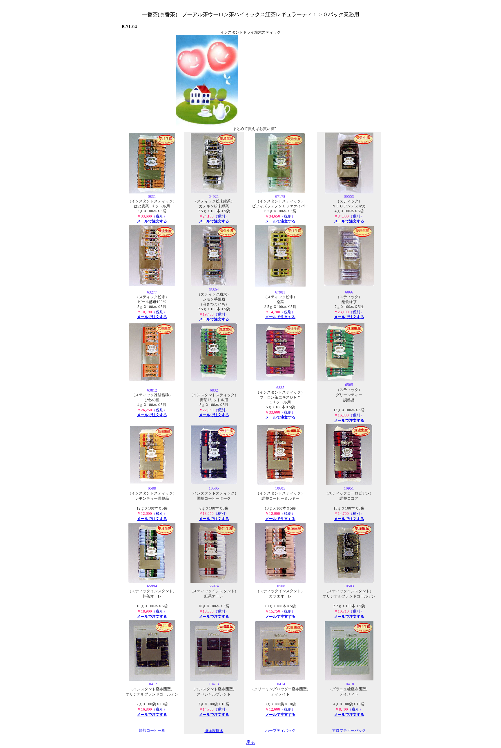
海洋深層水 (213, 731)
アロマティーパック (349, 731)
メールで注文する (152, 221)
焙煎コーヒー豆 (152, 731)
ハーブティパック (280, 731)
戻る (250, 742)
